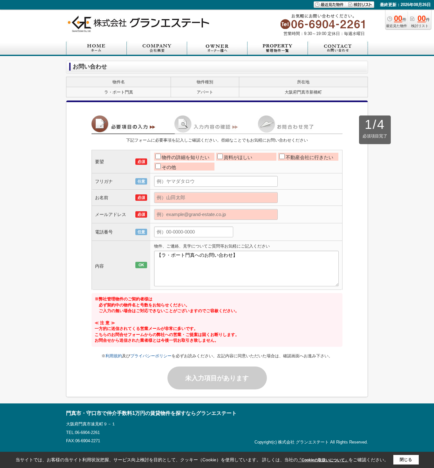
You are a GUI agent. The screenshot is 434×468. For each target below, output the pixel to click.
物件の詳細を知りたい (185, 157)
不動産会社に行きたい (309, 157)
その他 (169, 167)
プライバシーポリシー (151, 355)
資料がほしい (238, 157)
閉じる (406, 459)
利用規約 (113, 355)
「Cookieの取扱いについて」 (323, 460)
